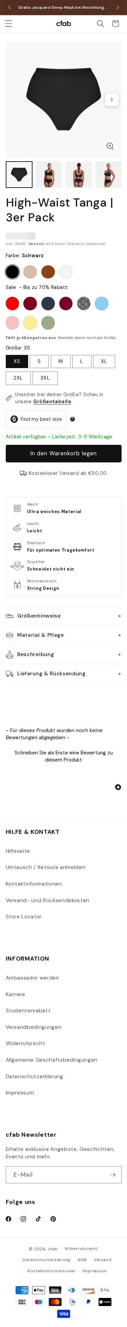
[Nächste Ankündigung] (117, 7)
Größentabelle (52, 402)
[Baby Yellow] (30, 323)
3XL (45, 378)
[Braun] (48, 272)
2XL (18, 378)
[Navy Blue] (48, 303)
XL (104, 361)
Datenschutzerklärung (34, 1076)
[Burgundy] (30, 303)
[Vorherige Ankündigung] (9, 7)
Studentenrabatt (28, 1010)
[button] (8, 23)
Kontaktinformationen (34, 883)
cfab (53, 1249)
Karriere (15, 994)
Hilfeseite (18, 851)
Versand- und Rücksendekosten (47, 900)
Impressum (20, 1092)
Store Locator (24, 916)
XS (17, 361)
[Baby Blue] (101, 303)
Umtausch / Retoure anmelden (46, 867)
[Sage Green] (48, 323)
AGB (82, 1259)
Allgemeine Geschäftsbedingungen (52, 1060)
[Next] (112, 99)
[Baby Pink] (12, 323)
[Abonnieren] (113, 1175)
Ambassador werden (32, 977)
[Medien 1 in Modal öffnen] (110, 146)
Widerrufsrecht (25, 1043)
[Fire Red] (12, 303)
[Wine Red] (66, 303)
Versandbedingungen (34, 1027)
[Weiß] (66, 272)
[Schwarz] (12, 272)
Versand (36, 243)
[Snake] (84, 303)
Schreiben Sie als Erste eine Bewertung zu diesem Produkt (64, 756)
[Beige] (30, 272)
